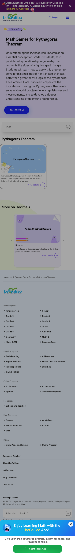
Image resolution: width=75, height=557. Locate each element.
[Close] (70, 524)
